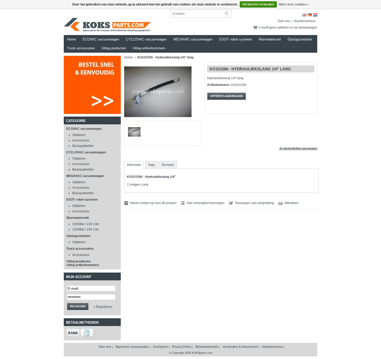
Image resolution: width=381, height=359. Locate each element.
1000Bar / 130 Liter (85, 224)
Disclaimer (160, 347)
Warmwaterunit (270, 39)
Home (71, 39)
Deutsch (310, 14)
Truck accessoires (81, 48)
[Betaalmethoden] (73, 336)
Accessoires (80, 140)
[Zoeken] (227, 13)
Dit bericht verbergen (258, 4)
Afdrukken (291, 203)
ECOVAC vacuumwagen (101, 39)
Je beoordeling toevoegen (298, 148)
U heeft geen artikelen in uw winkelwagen (287, 27)
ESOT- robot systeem (235, 39)
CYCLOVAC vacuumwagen (146, 39)
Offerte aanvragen (226, 96)
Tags (151, 165)
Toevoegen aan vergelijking (254, 203)
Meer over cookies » (294, 4)
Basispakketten (83, 146)
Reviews (168, 165)
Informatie (134, 165)
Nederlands (315, 14)
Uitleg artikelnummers (149, 48)
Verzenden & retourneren (240, 347)
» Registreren (102, 307)
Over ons (284, 21)
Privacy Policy (182, 347)
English (304, 14)
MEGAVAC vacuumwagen (193, 39)
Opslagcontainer (300, 39)
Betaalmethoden (207, 347)
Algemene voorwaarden (132, 347)
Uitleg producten (114, 48)
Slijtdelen (79, 135)
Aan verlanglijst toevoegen (205, 203)
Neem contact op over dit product (153, 203)
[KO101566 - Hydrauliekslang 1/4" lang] (158, 120)
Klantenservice (304, 21)
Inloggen (78, 306)
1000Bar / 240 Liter (85, 229)
